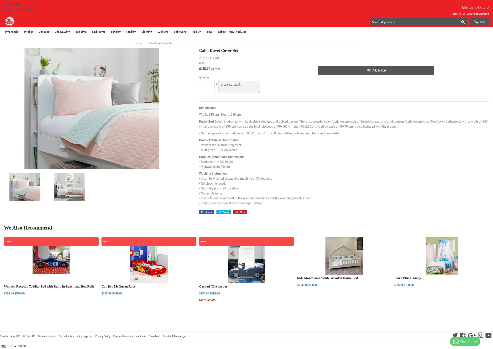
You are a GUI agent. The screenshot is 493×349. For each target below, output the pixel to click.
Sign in (457, 13)
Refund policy (66, 336)
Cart (482, 21)
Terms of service (47, 336)
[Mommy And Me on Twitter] (6, 4)
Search (4, 336)
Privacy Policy (102, 336)
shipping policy (84, 336)
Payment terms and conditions (129, 336)
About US (15, 336)
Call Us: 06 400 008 (18, 10)
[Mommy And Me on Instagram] (14, 4)
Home (138, 43)
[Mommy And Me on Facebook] (10, 4)
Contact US (29, 336)
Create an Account (478, 13)
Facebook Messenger (174, 336)
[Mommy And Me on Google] (472, 336)
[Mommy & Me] (125, 21)
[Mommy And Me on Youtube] (17, 4)
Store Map (154, 336)
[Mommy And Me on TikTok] (488, 336)
